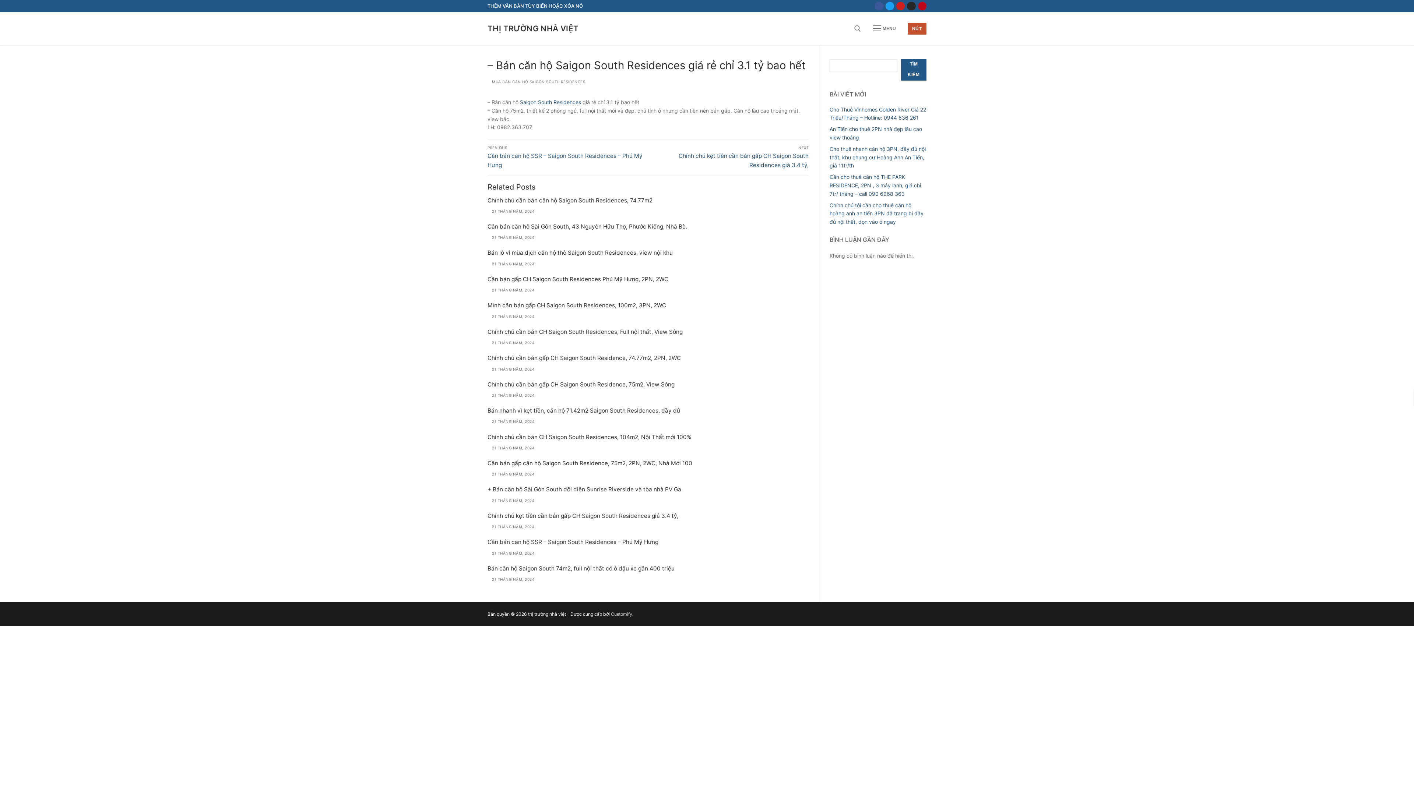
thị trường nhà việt (533, 28)
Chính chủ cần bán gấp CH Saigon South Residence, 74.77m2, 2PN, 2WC (584, 357)
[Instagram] (911, 6)
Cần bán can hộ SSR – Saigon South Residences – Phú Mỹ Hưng (573, 541)
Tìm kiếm (913, 69)
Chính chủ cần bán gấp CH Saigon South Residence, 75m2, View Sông (581, 384)
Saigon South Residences (550, 102)
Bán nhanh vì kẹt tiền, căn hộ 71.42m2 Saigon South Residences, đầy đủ (584, 410)
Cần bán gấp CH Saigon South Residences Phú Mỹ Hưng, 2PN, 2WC (578, 279)
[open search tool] (857, 28)
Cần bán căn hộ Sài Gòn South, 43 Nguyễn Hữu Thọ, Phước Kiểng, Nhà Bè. (587, 226)
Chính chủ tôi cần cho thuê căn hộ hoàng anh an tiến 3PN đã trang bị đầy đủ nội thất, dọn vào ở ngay (877, 213)
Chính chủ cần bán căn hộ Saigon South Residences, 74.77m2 (570, 200)
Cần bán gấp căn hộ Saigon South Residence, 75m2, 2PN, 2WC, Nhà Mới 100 (590, 463)
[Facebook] (879, 6)
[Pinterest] (922, 6)
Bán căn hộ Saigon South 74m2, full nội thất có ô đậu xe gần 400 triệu (581, 568)
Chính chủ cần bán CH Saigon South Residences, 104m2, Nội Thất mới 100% (590, 437)
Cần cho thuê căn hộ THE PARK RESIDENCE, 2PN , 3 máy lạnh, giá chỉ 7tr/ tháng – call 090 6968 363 (875, 185)
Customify (621, 614)
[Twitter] (890, 6)
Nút (917, 28)
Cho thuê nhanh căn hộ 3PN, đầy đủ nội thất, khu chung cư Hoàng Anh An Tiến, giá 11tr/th (878, 157)
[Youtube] (900, 6)
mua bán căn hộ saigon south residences (538, 82)
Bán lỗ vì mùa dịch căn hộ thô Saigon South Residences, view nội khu (580, 252)
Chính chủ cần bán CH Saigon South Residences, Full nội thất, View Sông (585, 331)
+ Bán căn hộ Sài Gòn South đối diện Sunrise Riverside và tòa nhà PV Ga (584, 489)
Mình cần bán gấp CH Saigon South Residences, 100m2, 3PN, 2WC (577, 305)
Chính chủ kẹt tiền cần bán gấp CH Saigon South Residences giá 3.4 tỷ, (583, 515)
